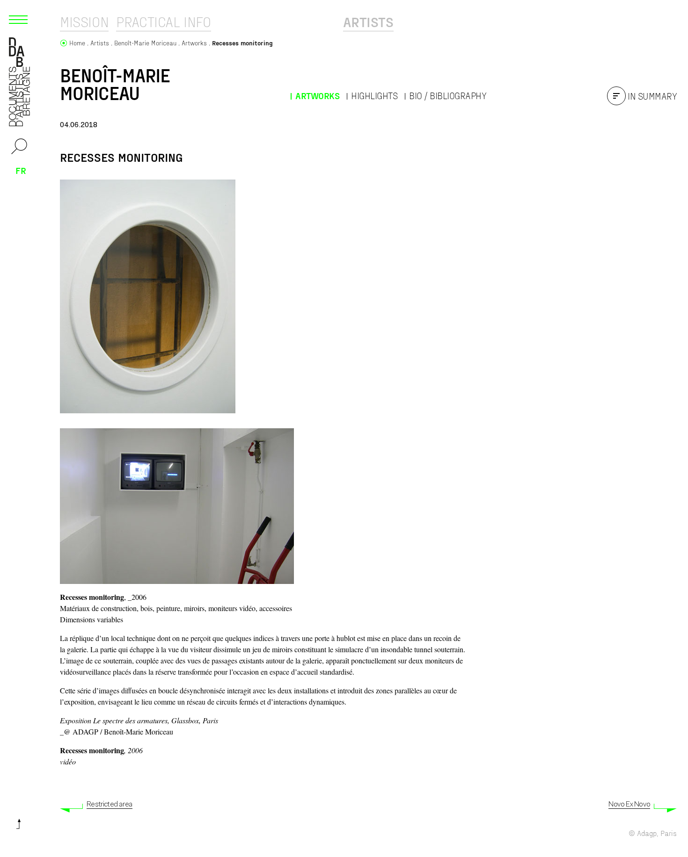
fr (20, 170)
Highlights (374, 96)
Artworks (317, 96)
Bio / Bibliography (447, 96)
